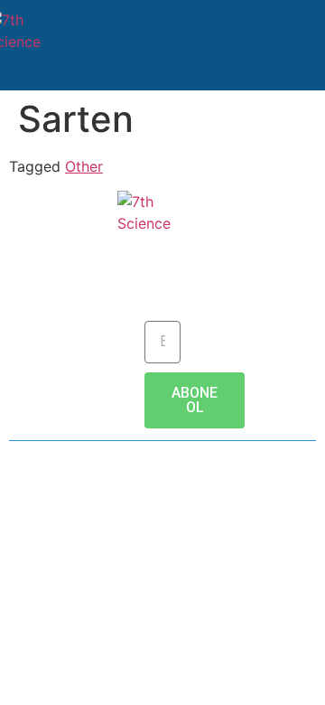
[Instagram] (212, 504)
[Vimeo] (261, 504)
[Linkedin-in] (162, 504)
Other (84, 166)
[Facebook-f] (63, 504)
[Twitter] (112, 504)
